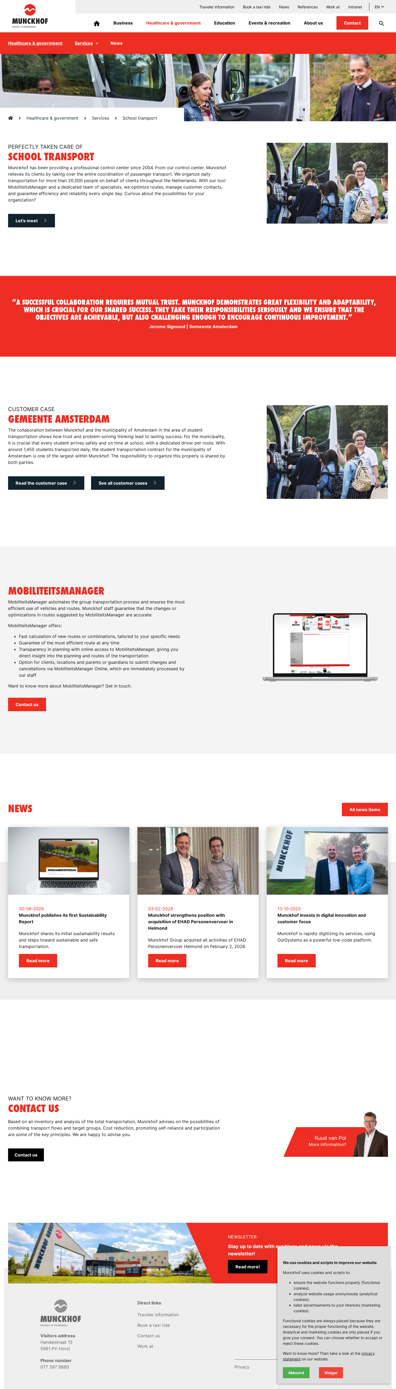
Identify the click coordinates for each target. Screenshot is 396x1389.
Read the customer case (42, 483)
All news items (364, 809)
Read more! (247, 1266)
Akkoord (296, 1372)
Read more (38, 960)
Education (224, 23)
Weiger (331, 1372)
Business (123, 23)
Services (84, 43)
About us (313, 23)
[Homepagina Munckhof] (30, 15)
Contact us (27, 704)
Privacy (241, 1367)
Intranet (355, 7)
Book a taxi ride (256, 7)
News (284, 7)
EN (377, 7)
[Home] (97, 23)
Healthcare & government (173, 23)
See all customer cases (123, 483)
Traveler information (216, 7)
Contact (352, 23)
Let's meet (27, 220)
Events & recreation (269, 23)
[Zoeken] (378, 23)
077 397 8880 (54, 1367)
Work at (333, 7)
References (308, 7)
